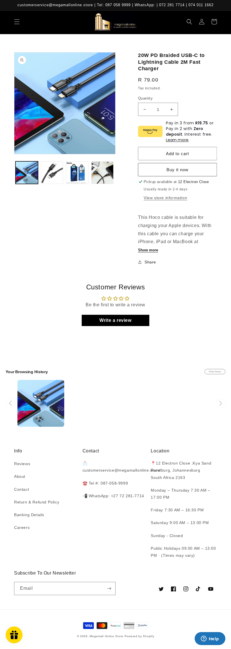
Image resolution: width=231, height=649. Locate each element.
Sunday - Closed (167, 535)
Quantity (145, 98)
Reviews (22, 463)
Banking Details (29, 514)
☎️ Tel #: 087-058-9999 (105, 483)
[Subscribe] (109, 588)
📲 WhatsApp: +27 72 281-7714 (113, 496)
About (19, 476)
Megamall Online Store (107, 636)
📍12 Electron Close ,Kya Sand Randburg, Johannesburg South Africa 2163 (181, 470)
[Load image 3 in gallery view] (77, 172)
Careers (22, 527)
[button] (17, 22)
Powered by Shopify (139, 636)
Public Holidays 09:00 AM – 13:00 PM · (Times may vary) (183, 552)
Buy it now (177, 169)
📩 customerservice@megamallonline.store (121, 466)
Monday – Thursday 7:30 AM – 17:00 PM (180, 494)
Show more (148, 250)
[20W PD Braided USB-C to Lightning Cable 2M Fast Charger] (40, 403)
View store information (165, 197)
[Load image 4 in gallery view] (102, 172)
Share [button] (150, 262)
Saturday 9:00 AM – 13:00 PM (180, 522)
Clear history (215, 371)
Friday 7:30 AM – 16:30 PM (177, 510)
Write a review (115, 320)
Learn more (177, 140)
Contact (21, 489)
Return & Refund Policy (36, 502)
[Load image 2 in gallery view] (52, 172)
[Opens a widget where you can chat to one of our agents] (209, 639)
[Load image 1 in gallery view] (26, 172)
